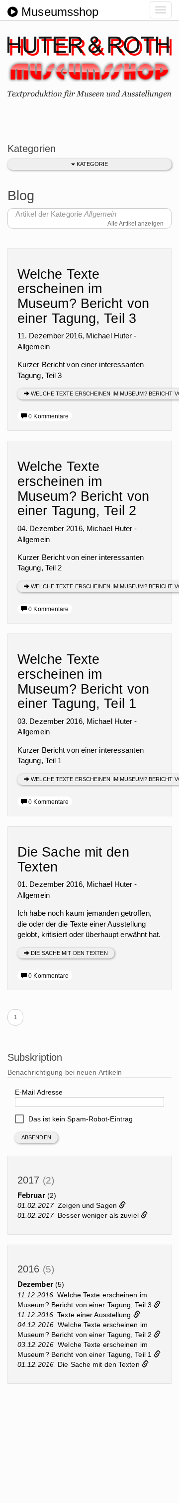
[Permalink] (122, 1205)
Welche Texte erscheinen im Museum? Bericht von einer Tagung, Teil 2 (83, 488)
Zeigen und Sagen (88, 1205)
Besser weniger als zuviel (99, 1215)
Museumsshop (58, 11)
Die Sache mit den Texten (73, 859)
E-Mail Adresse (39, 1092)
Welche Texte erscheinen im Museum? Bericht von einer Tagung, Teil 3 (83, 296)
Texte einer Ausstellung (95, 1315)
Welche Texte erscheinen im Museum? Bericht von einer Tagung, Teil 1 (83, 681)
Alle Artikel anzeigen (135, 223)
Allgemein (33, 346)
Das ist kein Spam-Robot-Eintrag (79, 1119)
